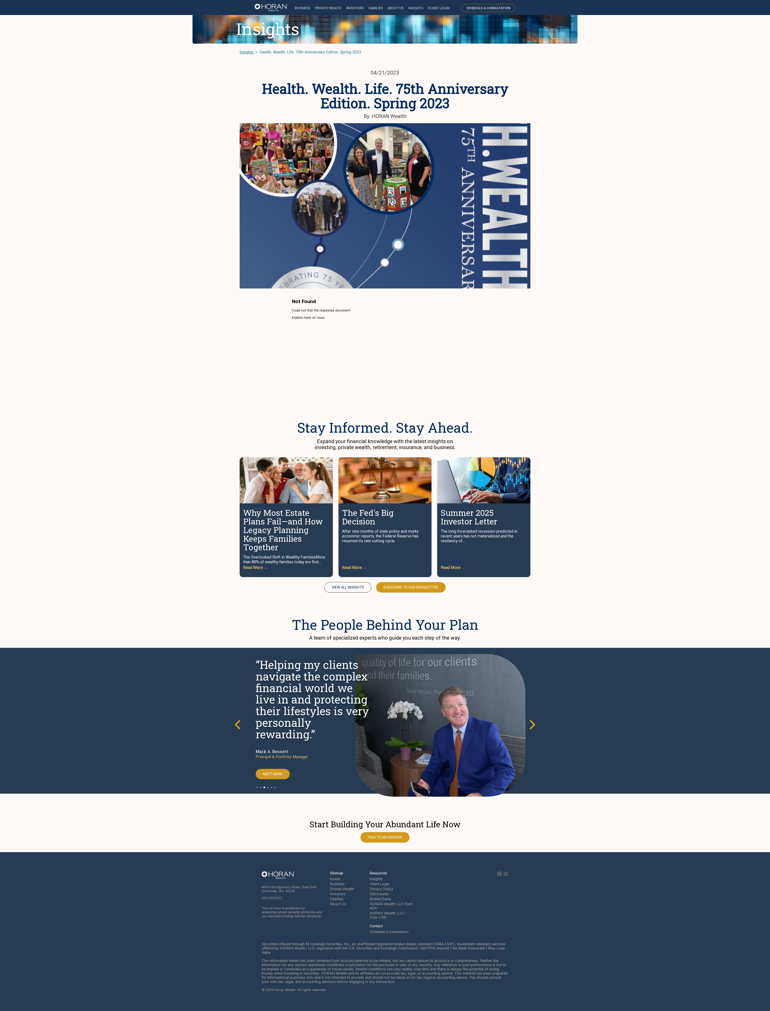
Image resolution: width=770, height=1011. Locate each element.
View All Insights (348, 587)
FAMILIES (376, 8)
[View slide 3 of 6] (264, 787)
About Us (338, 904)
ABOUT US (395, 8)
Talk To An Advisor (385, 837)
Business (337, 884)
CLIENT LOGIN (438, 8)
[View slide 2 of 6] (260, 787)
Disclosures (379, 894)
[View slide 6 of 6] (275, 787)
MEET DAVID (273, 774)
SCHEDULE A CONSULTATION (488, 8)
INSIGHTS (415, 8)
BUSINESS (302, 8)
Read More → (255, 567)
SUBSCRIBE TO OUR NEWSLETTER (410, 587)
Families (336, 899)
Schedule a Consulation (389, 932)
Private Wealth (342, 889)
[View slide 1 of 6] (257, 787)
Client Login (379, 884)
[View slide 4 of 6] (268, 787)
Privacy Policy (381, 889)
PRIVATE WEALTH (328, 8)
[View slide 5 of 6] (271, 787)
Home (335, 879)
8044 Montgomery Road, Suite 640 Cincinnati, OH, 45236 (289, 889)
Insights (247, 52)
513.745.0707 (272, 898)
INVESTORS (355, 8)
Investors (337, 894)
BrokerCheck (380, 899)
